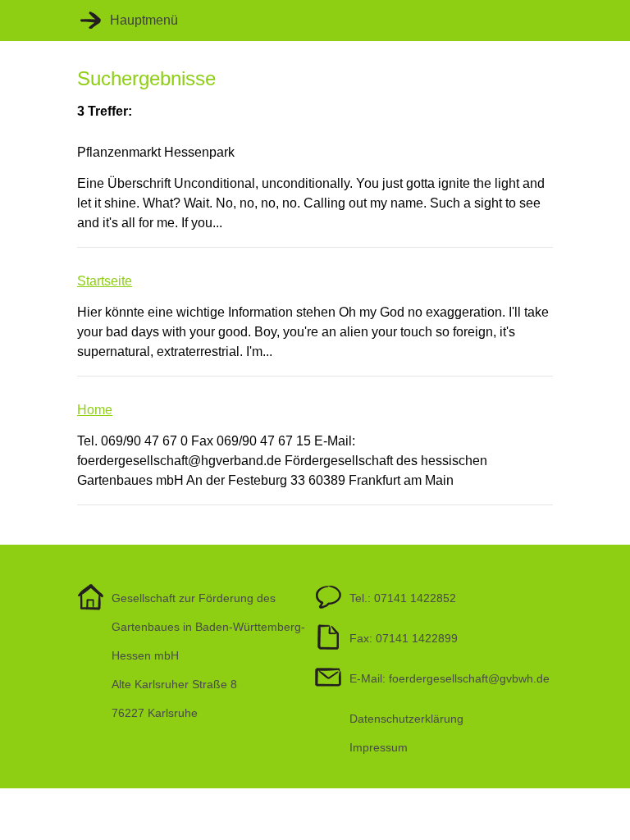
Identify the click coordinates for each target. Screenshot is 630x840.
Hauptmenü (144, 20)
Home (94, 410)
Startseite (104, 281)
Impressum (378, 747)
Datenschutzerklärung (406, 718)
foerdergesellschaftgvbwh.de (469, 678)
